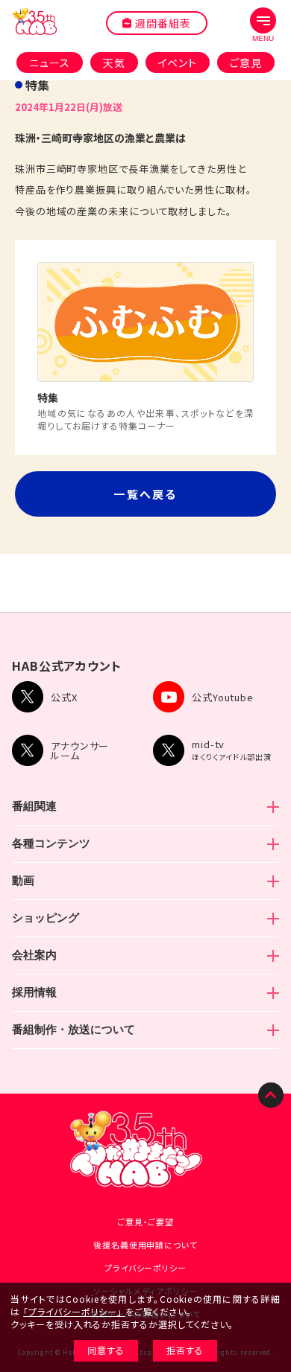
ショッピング (45, 917)
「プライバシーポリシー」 (72, 1311)
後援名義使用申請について (145, 1245)
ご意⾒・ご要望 (145, 1222)
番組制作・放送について (73, 1029)
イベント (178, 62)
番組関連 (34, 806)
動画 (23, 880)
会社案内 (34, 954)
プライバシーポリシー (145, 1268)
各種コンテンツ (51, 843)
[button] (263, 24)
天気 (114, 62)
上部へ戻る (271, 1095)
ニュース (49, 62)
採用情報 (34, 992)
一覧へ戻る (145, 494)
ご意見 (246, 62)
